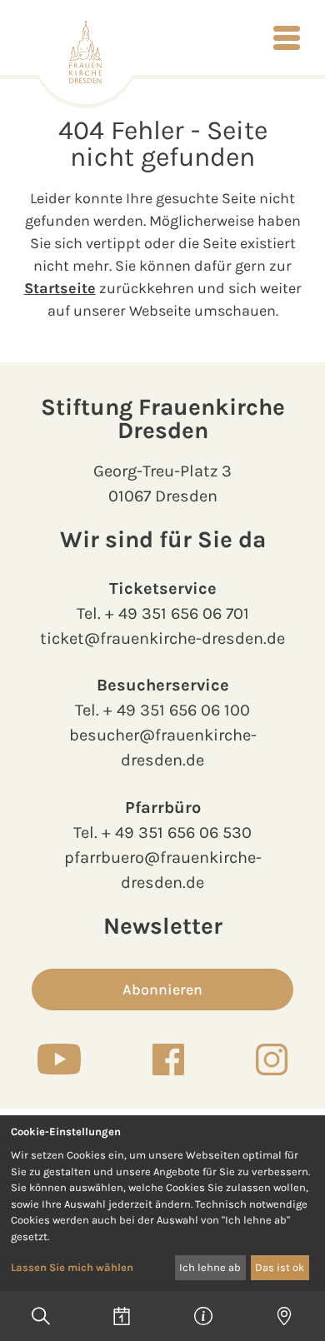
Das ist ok (279, 1267)
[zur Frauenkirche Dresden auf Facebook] (168, 1059)
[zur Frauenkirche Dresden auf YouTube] (59, 1059)
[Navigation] (286, 37)
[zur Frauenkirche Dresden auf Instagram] (272, 1059)
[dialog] (162, 1203)
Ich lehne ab (210, 1267)
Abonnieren (162, 989)
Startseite (60, 288)
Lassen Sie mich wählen (72, 1267)
